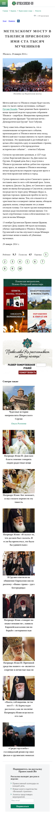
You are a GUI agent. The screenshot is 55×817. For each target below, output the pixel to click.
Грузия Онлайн (10, 109)
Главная (5, 11)
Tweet (4, 21)
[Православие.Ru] (22, 3)
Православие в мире (25, 11)
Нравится (12, 21)
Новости (38, 11)
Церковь (13, 11)
